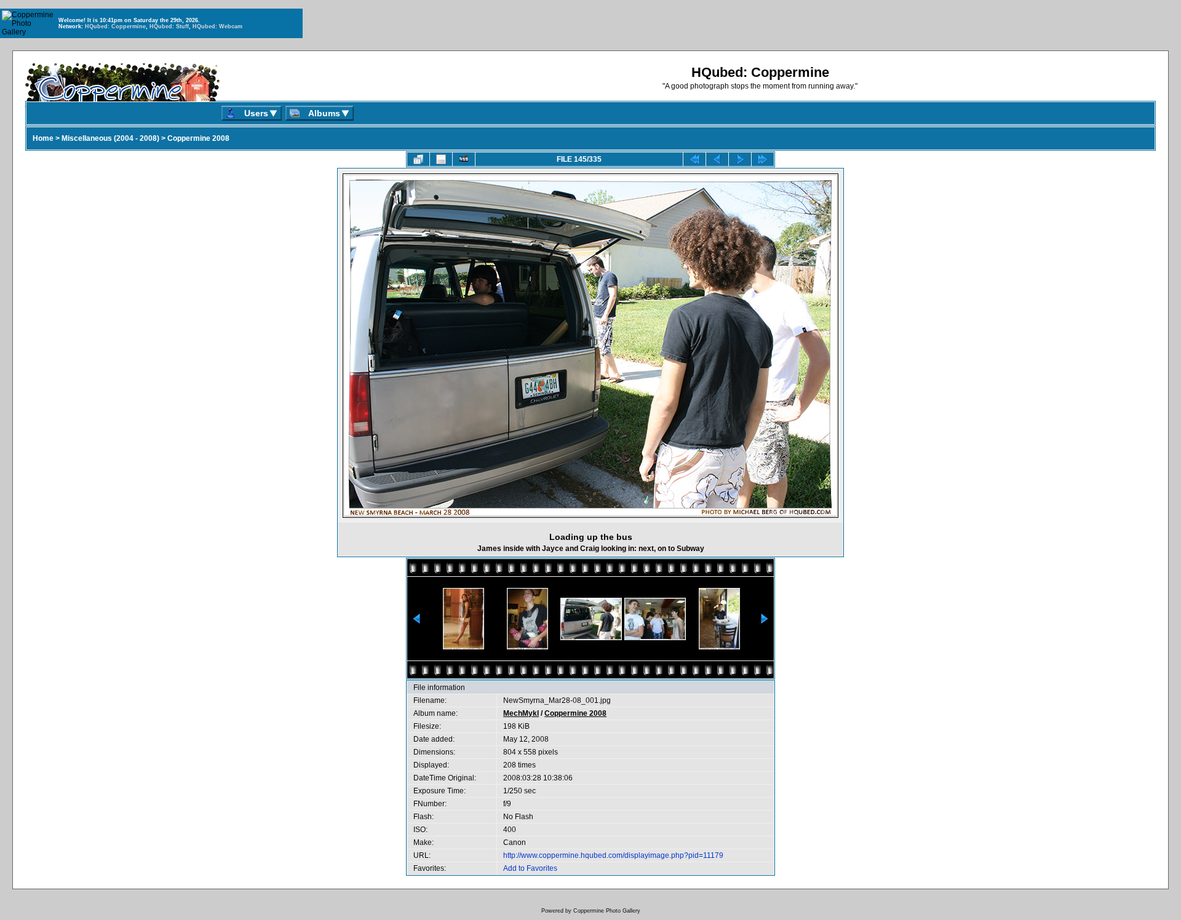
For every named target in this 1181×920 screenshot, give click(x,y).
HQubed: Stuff (169, 26)
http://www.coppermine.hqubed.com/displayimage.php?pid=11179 (613, 855)
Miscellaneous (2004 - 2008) (110, 138)
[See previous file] (717, 159)
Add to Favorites (530, 868)
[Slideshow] (464, 159)
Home (43, 138)
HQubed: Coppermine (115, 26)
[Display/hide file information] (441, 159)
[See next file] (740, 159)
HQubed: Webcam (217, 26)
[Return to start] (694, 159)
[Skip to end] (763, 159)
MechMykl (521, 713)
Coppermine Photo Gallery (606, 911)
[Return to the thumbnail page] (418, 159)
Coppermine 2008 (198, 138)
